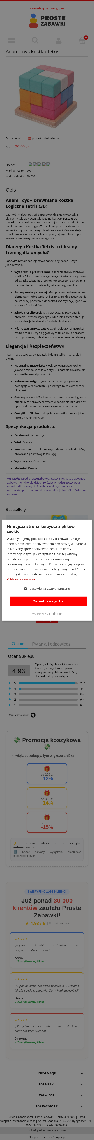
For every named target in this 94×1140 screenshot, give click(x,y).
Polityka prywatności (22, 579)
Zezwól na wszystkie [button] (48, 601)
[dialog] (47, 569)
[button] (47, 588)
